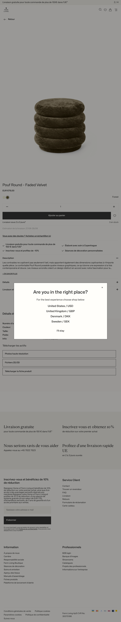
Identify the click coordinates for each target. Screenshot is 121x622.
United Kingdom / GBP (60, 311)
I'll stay (60, 331)
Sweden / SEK (60, 321)
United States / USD (60, 306)
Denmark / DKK (60, 316)
